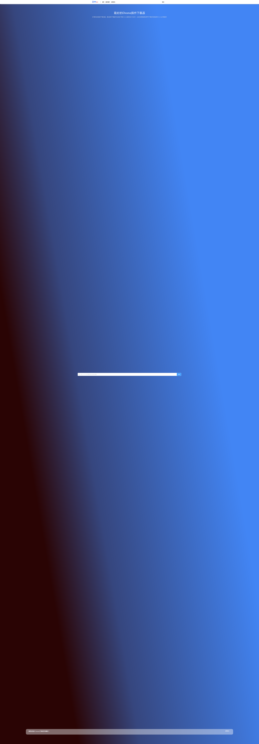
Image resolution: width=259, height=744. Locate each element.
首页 (103, 2)
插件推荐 (108, 2)
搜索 (179, 374)
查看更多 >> (227, 731)
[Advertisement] (4, 21)
